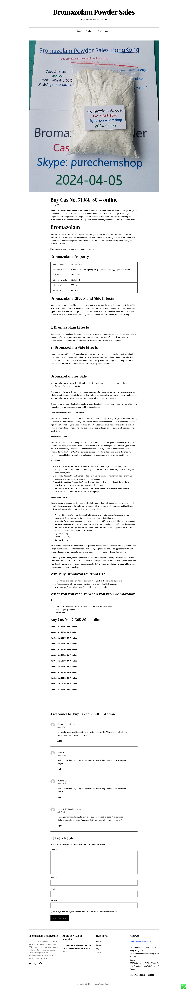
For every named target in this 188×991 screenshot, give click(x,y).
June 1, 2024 (61, 727)
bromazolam (124, 392)
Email (53, 889)
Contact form (83, 404)
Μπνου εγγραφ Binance (67, 724)
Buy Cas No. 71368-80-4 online (63, 210)
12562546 (75, 290)
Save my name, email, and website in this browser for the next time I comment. (85, 911)
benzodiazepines (119, 311)
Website (53, 900)
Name (53, 877)
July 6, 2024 (61, 784)
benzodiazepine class (112, 210)
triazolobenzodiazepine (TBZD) (77, 234)
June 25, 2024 (62, 755)
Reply (59, 741)
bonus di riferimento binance (69, 809)
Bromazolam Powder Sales (94, 12)
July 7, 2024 (61, 812)
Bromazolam (55, 234)
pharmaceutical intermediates (96, 392)
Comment (55, 849)
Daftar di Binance (64, 781)
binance (60, 752)
